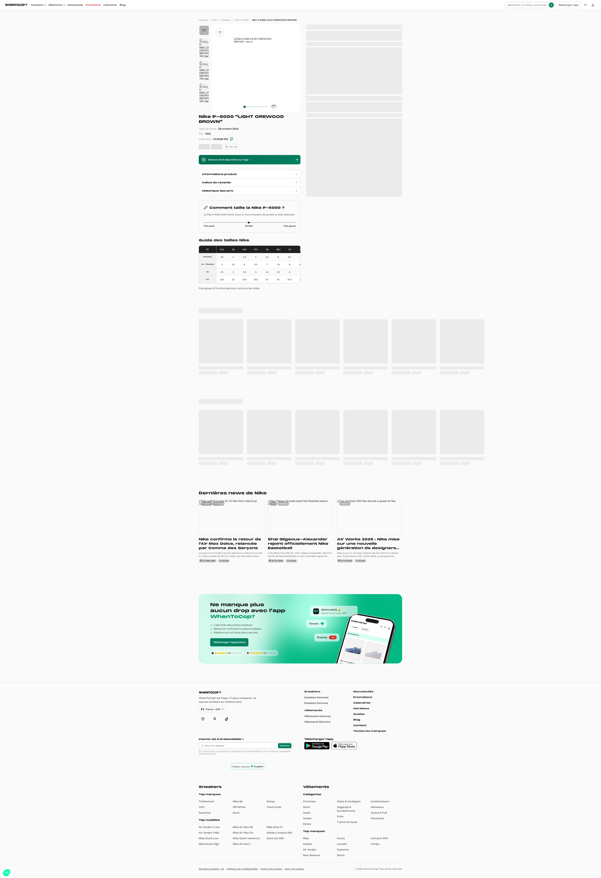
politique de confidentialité (246, 569)
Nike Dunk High (209, 662)
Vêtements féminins (317, 540)
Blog (123, 5)
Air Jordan (309, 668)
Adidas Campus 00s (279, 651)
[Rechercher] (551, 5)
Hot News (361, 527)
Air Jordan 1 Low (209, 645)
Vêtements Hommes (317, 534)
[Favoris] (585, 5)
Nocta (341, 673)
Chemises (309, 620)
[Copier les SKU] (232, 139)
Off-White (239, 625)
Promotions (93, 5)
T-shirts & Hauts (347, 640)
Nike (214, 20)
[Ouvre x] (215, 537)
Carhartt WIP (379, 656)
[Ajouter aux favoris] (220, 32)
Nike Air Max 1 (242, 662)
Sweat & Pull (379, 631)
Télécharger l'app (568, 5)
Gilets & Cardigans (349, 620)
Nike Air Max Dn (243, 651)
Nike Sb (238, 620)
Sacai (236, 631)
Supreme (205, 631)
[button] (6, 872)
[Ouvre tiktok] (227, 537)
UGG (202, 625)
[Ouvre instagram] (203, 537)
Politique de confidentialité (242, 687)
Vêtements (55, 5)
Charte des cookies (271, 687)
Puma (341, 656)
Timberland (206, 620)
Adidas (307, 662)
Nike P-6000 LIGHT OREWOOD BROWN (274, 20)
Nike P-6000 (241, 20)
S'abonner (285, 564)
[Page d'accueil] (16, 5)
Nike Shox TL (275, 645)
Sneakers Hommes (316, 516)
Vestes (307, 636)
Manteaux (377, 625)
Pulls (340, 635)
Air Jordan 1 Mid (209, 651)
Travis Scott (274, 625)
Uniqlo (375, 662)
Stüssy (271, 620)
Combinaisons (380, 620)
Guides (359, 532)
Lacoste (342, 662)
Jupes (307, 631)
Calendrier (110, 5)
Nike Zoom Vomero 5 (246, 656)
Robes (307, 642)
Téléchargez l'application (229, 460)
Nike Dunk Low (208, 656)
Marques (203, 20)
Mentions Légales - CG (211, 687)
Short (306, 625)
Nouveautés (75, 5)
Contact (359, 544)
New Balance (311, 673)
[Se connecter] (593, 5)
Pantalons (377, 636)
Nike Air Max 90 (243, 645)
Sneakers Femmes (316, 521)
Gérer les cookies (294, 687)
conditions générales (279, 569)
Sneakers (37, 5)
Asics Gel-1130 (275, 656)
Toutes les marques (369, 549)
